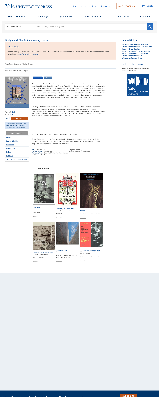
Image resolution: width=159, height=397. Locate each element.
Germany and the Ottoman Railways (43, 253)
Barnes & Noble (12, 141)
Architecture (143, 44)
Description (38, 78)
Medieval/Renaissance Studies (140, 51)
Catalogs (43, 16)
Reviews (48, 78)
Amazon (9, 137)
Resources (105, 6)
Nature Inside (36, 207)
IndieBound (10, 148)
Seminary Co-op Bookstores (16, 159)
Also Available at (16, 133)
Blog (94, 6)
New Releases (66, 16)
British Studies (134, 49)
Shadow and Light (61, 250)
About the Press (80, 6)
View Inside (17, 106)
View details (35, 216)
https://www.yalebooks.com (27, 54)
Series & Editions (94, 16)
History (124, 49)
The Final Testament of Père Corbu (90, 250)
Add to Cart (19, 118)
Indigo (8, 152)
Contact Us (146, 16)
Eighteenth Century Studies (139, 53)
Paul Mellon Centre (145, 47)
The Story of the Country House (65, 208)
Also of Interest (44, 168)
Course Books (125, 6)
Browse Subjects (16, 16)
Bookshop (10, 145)
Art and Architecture (129, 44)
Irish (140, 58)
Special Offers (121, 16)
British (140, 56)
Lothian (82, 210)
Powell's (9, 156)
